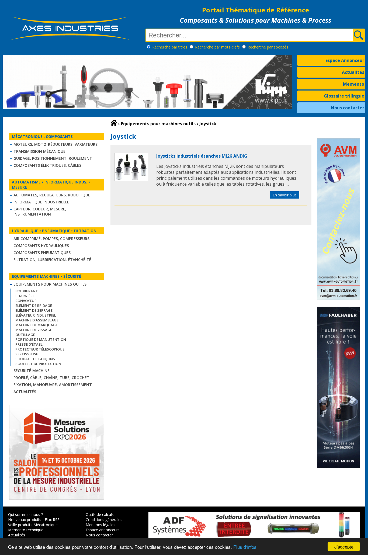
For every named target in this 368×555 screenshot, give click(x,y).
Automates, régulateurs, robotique (51, 194)
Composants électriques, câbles (47, 165)
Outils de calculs (100, 514)
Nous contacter (347, 108)
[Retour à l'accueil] (113, 123)
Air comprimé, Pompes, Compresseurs (51, 238)
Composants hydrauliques (41, 245)
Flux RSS (52, 519)
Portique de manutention (40, 339)
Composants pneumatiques (42, 252)
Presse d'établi (29, 344)
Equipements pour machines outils (49, 284)
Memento (353, 84)
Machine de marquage (36, 324)
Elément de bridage (33, 305)
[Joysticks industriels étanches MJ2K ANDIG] (131, 179)
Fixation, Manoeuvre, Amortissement (52, 384)
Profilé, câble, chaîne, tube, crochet (51, 377)
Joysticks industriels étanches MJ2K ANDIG (201, 156)
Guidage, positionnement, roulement (52, 158)
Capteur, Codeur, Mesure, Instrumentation (39, 211)
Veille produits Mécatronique (33, 524)
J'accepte (343, 546)
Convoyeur (26, 300)
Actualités (353, 72)
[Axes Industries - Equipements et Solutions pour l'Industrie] (70, 40)
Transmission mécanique (39, 151)
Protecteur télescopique (39, 349)
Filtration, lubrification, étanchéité (52, 259)
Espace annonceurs (103, 529)
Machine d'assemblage (36, 320)
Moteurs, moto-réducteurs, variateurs (55, 144)
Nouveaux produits (24, 519)
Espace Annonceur (344, 60)
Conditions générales (104, 519)
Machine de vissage (33, 329)
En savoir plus (285, 194)
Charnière (24, 295)
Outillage (25, 334)
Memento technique (25, 529)
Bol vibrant (26, 291)
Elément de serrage (34, 310)
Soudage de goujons (35, 358)
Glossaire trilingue (344, 96)
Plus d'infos (244, 546)
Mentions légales (100, 524)
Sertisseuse (26, 354)
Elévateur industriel (35, 315)
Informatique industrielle (41, 201)
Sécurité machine (31, 370)
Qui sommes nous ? (25, 514)
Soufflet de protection (38, 363)
